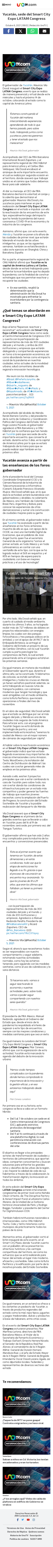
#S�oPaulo (31, 388)
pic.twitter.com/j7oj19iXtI (20, 397)
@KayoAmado (14, 391)
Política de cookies (19, 1539)
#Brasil (10, 379)
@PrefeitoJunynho (25, 379)
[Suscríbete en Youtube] (28, 1520)
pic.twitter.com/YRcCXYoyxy (22, 933)
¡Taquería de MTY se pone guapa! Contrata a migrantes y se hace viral (23, 1421)
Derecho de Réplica (17, 1531)
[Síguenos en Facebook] (17, 1520)
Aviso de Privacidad (35, 1528)
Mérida (7, 234)
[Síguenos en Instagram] (33, 1520)
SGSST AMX (36, 1539)
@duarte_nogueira (17, 385)
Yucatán (27, 85)
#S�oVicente (34, 391)
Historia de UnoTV (19, 1535)
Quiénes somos (36, 1531)
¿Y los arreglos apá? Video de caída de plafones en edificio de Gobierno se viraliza (24, 1501)
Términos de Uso (15, 1528)
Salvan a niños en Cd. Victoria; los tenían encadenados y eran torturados (25, 1461)
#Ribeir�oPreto (15, 388)
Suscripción (36, 1535)
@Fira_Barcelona (15, 930)
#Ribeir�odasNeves (17, 382)
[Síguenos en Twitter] (22, 1520)
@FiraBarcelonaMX (17, 924)
